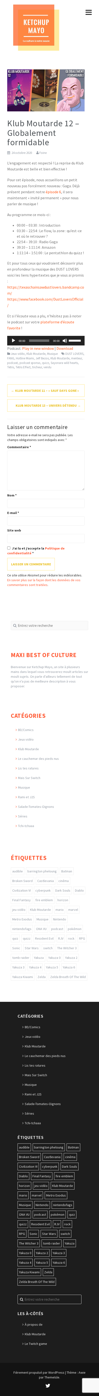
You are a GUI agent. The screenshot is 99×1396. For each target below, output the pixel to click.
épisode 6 (53, 191)
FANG (10, 358)
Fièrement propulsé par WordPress (38, 1372)
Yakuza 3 (18, 967)
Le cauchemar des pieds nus (38, 758)
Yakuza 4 (35, 967)
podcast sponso (29, 363)
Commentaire (19, 447)
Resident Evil (44, 938)
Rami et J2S (26, 797)
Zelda (41, 977)
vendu (47, 367)
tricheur (37, 367)
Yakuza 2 (71, 957)
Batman (66, 871)
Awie (82, 1372)
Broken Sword (22, 881)
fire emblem (44, 900)
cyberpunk (43, 890)
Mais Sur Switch (29, 778)
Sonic (16, 948)
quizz (45, 363)
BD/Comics (26, 730)
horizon (62, 900)
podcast (12, 363)
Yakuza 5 (52, 967)
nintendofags (21, 929)
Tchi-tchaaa (26, 826)
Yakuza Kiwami (22, 977)
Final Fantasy (21, 900)
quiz (15, 938)
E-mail (13, 513)
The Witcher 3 (67, 948)
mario (60, 909)
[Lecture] (13, 340)
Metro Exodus (22, 919)
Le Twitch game (36, 1344)
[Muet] (64, 340)
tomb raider (20, 957)
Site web (14, 530)
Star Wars (32, 948)
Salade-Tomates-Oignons (36, 806)
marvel (73, 909)
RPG (82, 938)
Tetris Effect (23, 367)
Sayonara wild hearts (64, 363)
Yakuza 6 (69, 967)
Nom (12, 495)
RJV (60, 938)
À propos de (34, 1324)
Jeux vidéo (18, 354)
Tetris (10, 367)
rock (71, 938)
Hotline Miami (25, 358)
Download (64, 348)
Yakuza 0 (54, 957)
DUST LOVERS (74, 354)
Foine (43, 153)
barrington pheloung (42, 871)
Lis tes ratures (28, 768)
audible (17, 871)
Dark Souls (62, 890)
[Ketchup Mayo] (36, 27)
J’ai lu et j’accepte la (36, 550)
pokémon (74, 929)
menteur (76, 358)
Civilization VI (21, 890)
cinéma (63, 881)
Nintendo (59, 919)
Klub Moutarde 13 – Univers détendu (48, 405)
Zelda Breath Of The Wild (68, 977)
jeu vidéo (18, 909)
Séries (22, 816)
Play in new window (38, 348)
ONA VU (41, 929)
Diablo (79, 890)
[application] (46, 340)
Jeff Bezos (42, 358)
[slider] (75, 340)
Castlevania (45, 881)
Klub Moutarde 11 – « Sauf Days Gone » (45, 390)
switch (48, 948)
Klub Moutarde (35, 354)
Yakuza (39, 957)
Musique (52, 354)
